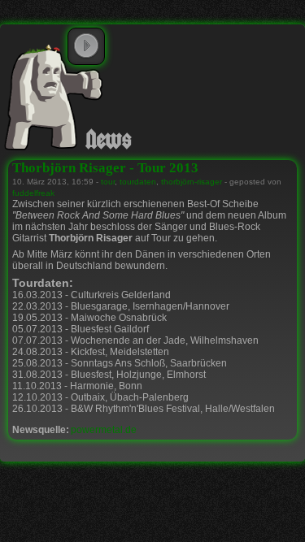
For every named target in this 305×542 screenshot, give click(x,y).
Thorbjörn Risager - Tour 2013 (105, 168)
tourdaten (138, 181)
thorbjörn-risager (191, 181)
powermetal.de (104, 430)
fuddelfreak (33, 193)
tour (108, 181)
